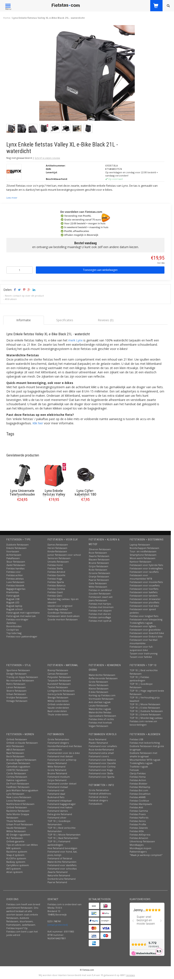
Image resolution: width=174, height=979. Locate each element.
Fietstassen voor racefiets (144, 571)
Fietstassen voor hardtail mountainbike (143, 641)
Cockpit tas (12, 629)
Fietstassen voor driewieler (145, 599)
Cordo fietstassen (16, 773)
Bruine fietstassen (99, 562)
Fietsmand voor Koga (101, 770)
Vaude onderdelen (58, 707)
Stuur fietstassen (15, 561)
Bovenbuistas (13, 626)
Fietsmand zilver (57, 817)
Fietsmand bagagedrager (62, 804)
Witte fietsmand (56, 766)
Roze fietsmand (97, 739)
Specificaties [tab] (64, 320)
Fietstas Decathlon (140, 793)
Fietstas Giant (55, 592)
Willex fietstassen (16, 831)
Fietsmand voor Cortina (102, 766)
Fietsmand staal (56, 793)
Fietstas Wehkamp (140, 787)
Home (6, 17)
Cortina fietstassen (16, 776)
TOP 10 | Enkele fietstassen (145, 714)
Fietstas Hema (138, 776)
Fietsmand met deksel (60, 756)
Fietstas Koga (55, 578)
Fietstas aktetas (15, 578)
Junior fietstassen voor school (64, 554)
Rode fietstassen (98, 569)
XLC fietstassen (14, 838)
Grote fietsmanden (58, 739)
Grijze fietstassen (98, 566)
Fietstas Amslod (56, 571)
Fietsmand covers (99, 756)
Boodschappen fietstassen (144, 548)
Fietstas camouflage (100, 617)
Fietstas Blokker (138, 783)
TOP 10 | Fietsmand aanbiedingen (59, 843)
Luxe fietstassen (15, 582)
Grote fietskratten (99, 790)
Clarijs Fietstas (138, 773)
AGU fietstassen (15, 746)
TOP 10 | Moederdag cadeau (146, 717)
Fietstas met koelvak (100, 722)
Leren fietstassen (16, 687)
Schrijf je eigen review (47, 157)
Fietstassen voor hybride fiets (146, 565)
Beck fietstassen (15, 756)
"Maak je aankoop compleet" (146, 855)
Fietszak (134, 770)
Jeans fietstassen (98, 600)
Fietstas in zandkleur (100, 590)
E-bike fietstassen (98, 691)
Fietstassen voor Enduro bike (146, 636)
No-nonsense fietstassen (20, 680)
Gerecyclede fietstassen (61, 694)
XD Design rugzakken (18, 834)
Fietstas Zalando (139, 827)
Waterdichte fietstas (100, 712)
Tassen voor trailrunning (143, 653)
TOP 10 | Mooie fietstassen (145, 704)
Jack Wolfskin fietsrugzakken (22, 790)
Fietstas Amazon (139, 838)
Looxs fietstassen (15, 800)
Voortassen (12, 551)
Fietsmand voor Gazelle (102, 763)
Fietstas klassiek (15, 585)
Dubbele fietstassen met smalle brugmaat (143, 754)
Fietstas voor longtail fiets (144, 616)
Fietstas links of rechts (101, 719)
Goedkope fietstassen (60, 612)
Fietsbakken (95, 803)
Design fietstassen (16, 673)
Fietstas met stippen (100, 610)
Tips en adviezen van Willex (22, 844)
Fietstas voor (13, 571)
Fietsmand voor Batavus (102, 759)
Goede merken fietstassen (63, 619)
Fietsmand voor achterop (62, 759)
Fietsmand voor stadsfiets (62, 865)
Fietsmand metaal (58, 787)
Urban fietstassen (16, 694)
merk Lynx (75, 340)
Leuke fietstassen (98, 705)
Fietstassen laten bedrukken (64, 616)
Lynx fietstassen (15, 793)
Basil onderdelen (57, 711)
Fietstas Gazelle (56, 575)
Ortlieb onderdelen (59, 704)
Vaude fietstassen (16, 827)
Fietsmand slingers (58, 742)
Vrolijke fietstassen (17, 697)
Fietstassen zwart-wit (100, 596)
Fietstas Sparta (56, 582)
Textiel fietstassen (58, 687)
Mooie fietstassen (98, 685)
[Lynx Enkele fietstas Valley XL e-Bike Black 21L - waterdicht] (87, 74)
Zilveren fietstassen (100, 549)
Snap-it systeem (15, 855)
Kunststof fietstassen (59, 683)
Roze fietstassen (98, 552)
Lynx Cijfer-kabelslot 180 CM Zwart (85, 494)
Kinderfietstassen (57, 551)
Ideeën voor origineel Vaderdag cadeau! (60, 607)
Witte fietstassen (98, 586)
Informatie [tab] (23, 320)
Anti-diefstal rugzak (100, 702)
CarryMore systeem (17, 865)
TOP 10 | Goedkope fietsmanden (59, 822)
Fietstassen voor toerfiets (144, 588)
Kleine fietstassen (98, 688)
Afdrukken (11, 299)
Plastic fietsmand (98, 742)
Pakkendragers (138, 851)
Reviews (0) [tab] (106, 320)
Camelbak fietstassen (18, 763)
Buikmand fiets (56, 797)
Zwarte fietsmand (57, 872)
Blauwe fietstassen (99, 559)
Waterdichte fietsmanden (62, 861)
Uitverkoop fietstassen (142, 841)
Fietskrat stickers (98, 797)
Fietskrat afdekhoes (100, 793)
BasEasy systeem (15, 861)
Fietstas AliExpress (140, 834)
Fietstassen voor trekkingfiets (146, 568)
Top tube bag (13, 633)
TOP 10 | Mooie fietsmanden (64, 834)
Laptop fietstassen (140, 544)
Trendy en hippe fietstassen (22, 677)
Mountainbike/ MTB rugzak (145, 759)
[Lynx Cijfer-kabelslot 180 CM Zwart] (85, 475)
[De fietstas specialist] (66, 5)
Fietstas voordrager (17, 619)
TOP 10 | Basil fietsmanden (63, 838)
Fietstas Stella (55, 568)
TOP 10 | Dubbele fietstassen (146, 711)
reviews (130, 975)
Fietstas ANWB (138, 797)
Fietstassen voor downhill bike (147, 633)
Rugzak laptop (14, 605)
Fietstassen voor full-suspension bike (141, 648)
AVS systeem (13, 868)
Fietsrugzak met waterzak (21, 616)
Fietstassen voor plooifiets (144, 602)
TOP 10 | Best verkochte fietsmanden (62, 829)
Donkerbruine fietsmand (62, 878)
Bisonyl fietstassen (58, 670)
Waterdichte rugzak (100, 708)
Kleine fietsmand (57, 763)
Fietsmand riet (56, 790)
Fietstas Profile (138, 824)
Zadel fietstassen (15, 565)
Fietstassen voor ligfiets (143, 626)
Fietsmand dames (58, 810)
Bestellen (22, 508)
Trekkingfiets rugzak (141, 622)
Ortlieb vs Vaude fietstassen (22, 742)
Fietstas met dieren (100, 613)
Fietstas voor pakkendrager (21, 636)
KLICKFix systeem (16, 858)
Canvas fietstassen (58, 673)
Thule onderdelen (58, 714)
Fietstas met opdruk (100, 620)
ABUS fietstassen (15, 749)
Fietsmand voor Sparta (101, 776)
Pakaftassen (13, 558)
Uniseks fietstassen (58, 561)
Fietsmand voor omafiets (103, 746)
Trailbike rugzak (139, 766)
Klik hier (37, 423)
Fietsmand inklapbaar (60, 800)
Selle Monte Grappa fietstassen (17, 816)
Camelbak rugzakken (18, 766)
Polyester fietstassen (59, 677)
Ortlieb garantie (15, 841)
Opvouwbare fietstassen (102, 715)
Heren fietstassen (57, 548)
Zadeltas (11, 622)
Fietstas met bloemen (101, 607)
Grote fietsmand (57, 770)
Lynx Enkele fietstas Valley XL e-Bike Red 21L (54, 496)
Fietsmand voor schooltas (62, 868)
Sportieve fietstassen (18, 670)
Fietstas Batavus (56, 585)
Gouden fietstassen (100, 593)
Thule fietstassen (15, 821)
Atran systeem (14, 872)
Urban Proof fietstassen (19, 824)
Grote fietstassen (98, 681)
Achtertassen (13, 554)
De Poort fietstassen (17, 783)
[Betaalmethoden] (94, 906)
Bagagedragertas (15, 588)
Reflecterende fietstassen (103, 678)
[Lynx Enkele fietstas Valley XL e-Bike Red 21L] (53, 475)
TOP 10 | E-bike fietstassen (145, 707)
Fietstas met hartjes (100, 603)
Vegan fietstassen (98, 726)
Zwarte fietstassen (99, 556)
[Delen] (14, 290)
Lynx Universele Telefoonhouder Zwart (22, 494)
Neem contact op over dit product (24, 295)
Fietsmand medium (59, 776)
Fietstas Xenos (138, 821)
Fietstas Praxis (138, 814)
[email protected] (58, 924)
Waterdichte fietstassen (102, 674)
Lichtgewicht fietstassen (61, 690)
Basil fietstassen (15, 752)
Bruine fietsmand (57, 773)
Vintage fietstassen (16, 700)
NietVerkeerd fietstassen (20, 804)
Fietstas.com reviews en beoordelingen (143, 723)
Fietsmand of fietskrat (60, 858)
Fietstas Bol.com (139, 790)
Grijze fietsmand (57, 780)
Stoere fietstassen (16, 690)
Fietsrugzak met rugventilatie (23, 612)
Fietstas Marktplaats (141, 804)
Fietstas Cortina (56, 588)
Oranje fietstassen (99, 576)
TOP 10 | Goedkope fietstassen (141, 685)
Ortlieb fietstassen (16, 739)
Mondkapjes (136, 844)
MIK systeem (13, 848)
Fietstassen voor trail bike (144, 605)
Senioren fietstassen (59, 558)
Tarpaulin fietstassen (59, 680)
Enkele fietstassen (16, 548)
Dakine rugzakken (16, 780)
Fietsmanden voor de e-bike (64, 752)
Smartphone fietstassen (143, 554)
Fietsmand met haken (60, 807)
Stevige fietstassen (58, 697)
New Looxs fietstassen (18, 797)
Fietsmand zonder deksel (62, 783)
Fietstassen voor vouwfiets (145, 585)
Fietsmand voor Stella (101, 773)
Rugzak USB (13, 599)
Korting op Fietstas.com (102, 695)
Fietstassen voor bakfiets (143, 592)
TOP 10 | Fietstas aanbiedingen (139, 678)
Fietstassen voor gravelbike (145, 629)
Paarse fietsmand (57, 882)
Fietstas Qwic (55, 595)
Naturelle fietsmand (59, 875)
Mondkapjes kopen (140, 848)
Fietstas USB (136, 739)
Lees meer (11, 197)
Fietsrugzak (12, 595)
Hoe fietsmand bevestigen (62, 848)
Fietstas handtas (15, 568)
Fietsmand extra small (101, 752)
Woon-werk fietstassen (142, 558)
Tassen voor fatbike (141, 656)
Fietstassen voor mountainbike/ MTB (141, 577)
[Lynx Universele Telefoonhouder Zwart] (22, 475)
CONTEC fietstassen (17, 770)
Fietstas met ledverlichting (145, 742)
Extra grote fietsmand (60, 814)
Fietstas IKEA (137, 831)
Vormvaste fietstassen (101, 698)
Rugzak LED (12, 602)
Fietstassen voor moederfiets (146, 582)
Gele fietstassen (98, 583)
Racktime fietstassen (17, 810)
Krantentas (12, 592)
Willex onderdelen (58, 700)
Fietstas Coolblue (139, 800)
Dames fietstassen (58, 544)
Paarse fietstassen (99, 579)
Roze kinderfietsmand (101, 749)
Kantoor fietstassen (140, 561)
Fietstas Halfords (139, 817)
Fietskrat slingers (98, 800)
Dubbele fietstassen (17, 544)
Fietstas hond (55, 565)
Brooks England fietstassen (21, 759)
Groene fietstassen (99, 573)
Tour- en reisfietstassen (143, 551)
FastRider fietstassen (17, 787)
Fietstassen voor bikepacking (146, 619)
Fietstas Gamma (139, 810)
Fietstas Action (138, 780)
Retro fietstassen (15, 683)
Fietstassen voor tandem (144, 595)
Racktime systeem (16, 851)
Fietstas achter (14, 575)
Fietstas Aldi (136, 807)
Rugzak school (14, 609)
